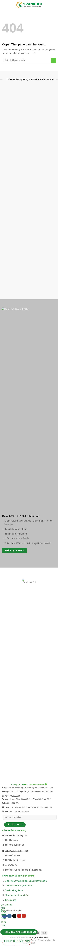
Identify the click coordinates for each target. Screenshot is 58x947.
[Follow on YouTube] (24, 916)
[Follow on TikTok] (14, 916)
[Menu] (4, 5)
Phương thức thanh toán (16, 895)
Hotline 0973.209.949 (17, 941)
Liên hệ (8, 905)
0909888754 (26, 799)
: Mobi (13, 799)
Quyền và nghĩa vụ (14, 890)
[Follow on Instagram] (9, 916)
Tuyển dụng (10, 900)
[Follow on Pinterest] (19, 916)
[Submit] (53, 60)
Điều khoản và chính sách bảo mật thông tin (26, 881)
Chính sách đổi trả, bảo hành (18, 885)
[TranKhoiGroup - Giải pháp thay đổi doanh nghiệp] (29, 4)
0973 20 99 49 (45, 799)
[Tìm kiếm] (54, 5)
